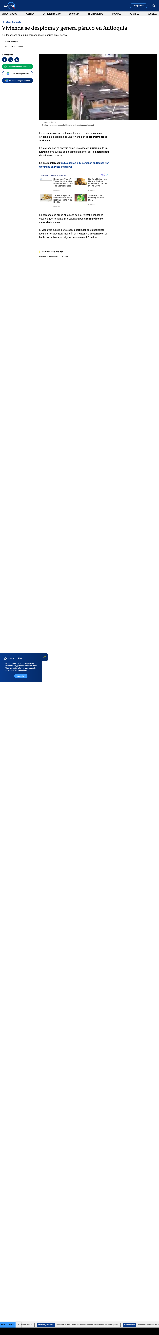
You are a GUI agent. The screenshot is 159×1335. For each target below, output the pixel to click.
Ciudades (116, 14)
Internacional (95, 14)
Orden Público (9, 14)
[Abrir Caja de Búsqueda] (154, 5)
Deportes (134, 14)
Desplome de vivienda (49, 256)
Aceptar (20, 676)
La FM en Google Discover (19, 81)
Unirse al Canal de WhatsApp (19, 67)
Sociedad (152, 14)
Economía (74, 14)
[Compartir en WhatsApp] (16, 59)
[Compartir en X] (10, 59)
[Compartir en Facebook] (4, 59)
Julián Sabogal (11, 41)
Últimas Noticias (7, 1325)
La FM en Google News (20, 74)
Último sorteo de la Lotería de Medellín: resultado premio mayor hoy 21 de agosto (67, 1325)
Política (29, 14)
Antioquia (66, 256)
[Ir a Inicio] (9, 5)
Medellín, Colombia (25, 1325)
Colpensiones (109, 1325)
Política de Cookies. (19, 670)
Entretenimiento (52, 14)
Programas (138, 5)
